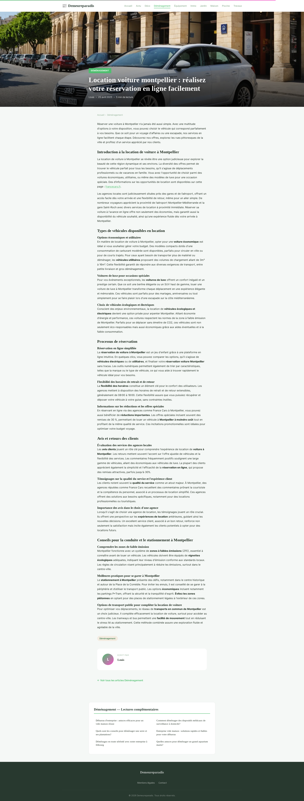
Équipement (180, 5)
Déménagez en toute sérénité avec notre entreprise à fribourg (121, 743)
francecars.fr (112, 186)
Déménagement (162, 5)
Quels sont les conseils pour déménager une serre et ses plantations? (121, 733)
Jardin (203, 5)
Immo (193, 5)
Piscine (226, 5)
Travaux (238, 5)
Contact (162, 782)
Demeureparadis (78, 6)
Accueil (128, 5)
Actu (138, 5)
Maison (214, 5)
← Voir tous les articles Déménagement (120, 680)
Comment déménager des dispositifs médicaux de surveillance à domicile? (181, 722)
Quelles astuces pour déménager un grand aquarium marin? (182, 743)
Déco (147, 5)
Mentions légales (146, 782)
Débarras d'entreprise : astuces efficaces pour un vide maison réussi (119, 722)
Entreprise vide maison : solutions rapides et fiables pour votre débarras (181, 733)
